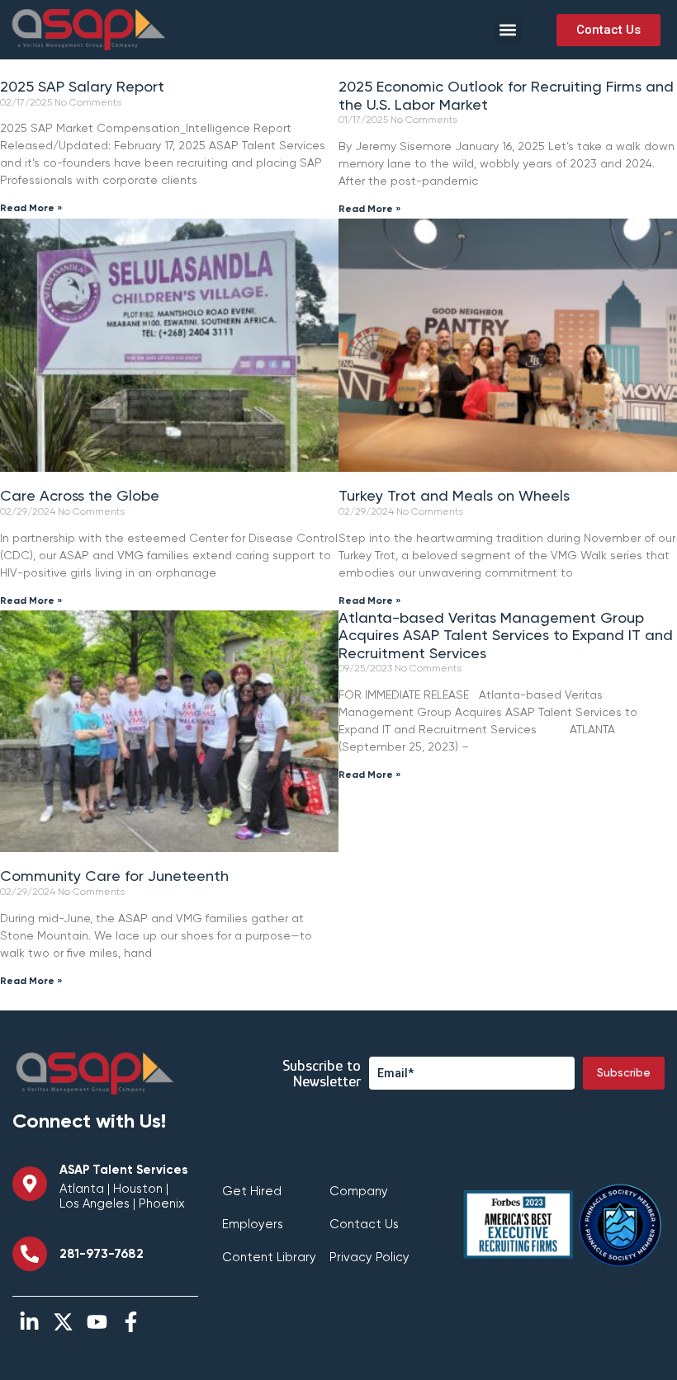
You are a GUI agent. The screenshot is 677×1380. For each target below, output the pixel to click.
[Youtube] (97, 1322)
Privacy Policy (369, 1257)
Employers (252, 1224)
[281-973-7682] (29, 1253)
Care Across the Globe (79, 496)
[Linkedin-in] (29, 1322)
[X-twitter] (63, 1322)
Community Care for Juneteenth (114, 876)
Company (358, 1191)
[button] (508, 30)
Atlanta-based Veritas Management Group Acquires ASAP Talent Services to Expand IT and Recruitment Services (505, 636)
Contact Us (364, 1224)
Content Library (269, 1257)
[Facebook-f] (131, 1322)
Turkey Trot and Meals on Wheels (454, 496)
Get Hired (252, 1191)
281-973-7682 (101, 1254)
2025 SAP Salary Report (82, 87)
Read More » (31, 209)
